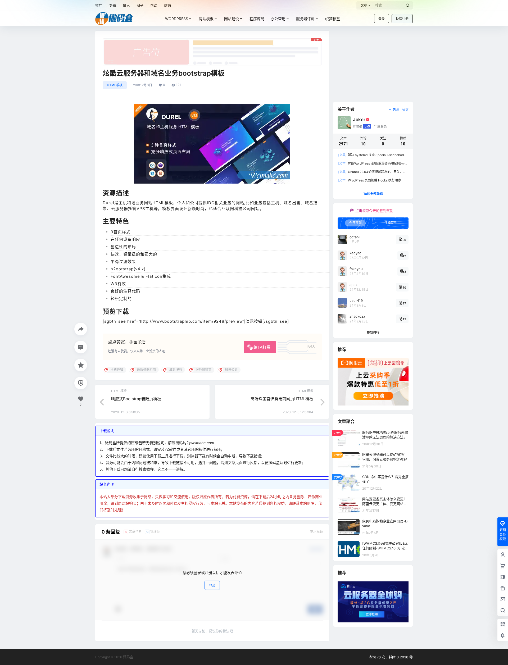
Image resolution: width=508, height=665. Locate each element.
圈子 (140, 5)
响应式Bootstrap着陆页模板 (136, 398)
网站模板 (206, 18)
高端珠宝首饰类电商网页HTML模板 (282, 398)
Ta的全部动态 (373, 194)
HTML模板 (115, 85)
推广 (98, 5)
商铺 (167, 5)
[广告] (212, 41)
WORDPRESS (176, 18)
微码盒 (127, 657)
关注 (396, 109)
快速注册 (402, 19)
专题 (112, 5)
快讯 (126, 5)
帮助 (153, 5)
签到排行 (373, 333)
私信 (405, 109)
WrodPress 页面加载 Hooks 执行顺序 (369, 180)
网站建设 (231, 18)
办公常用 (278, 18)
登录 (381, 19)
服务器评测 (305, 18)
